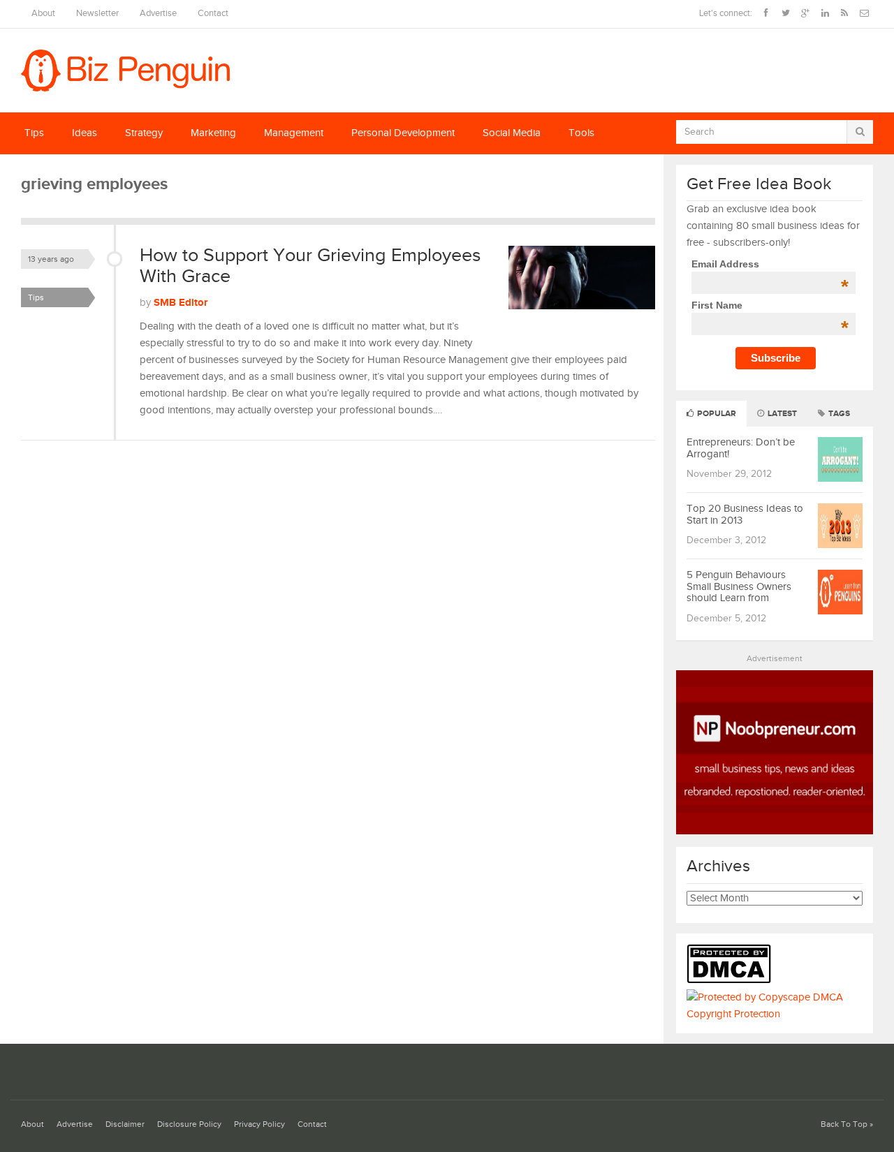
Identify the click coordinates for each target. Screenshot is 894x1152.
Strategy (144, 133)
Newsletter (97, 13)
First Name (770, 305)
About (43, 13)
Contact (213, 13)
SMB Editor (180, 302)
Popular (715, 413)
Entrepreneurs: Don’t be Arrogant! (741, 448)
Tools (581, 133)
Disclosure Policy (189, 1124)
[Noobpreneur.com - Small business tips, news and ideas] (775, 831)
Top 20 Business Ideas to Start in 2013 (745, 514)
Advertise (158, 13)
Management (293, 133)
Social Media (512, 133)
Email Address (770, 263)
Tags (838, 413)
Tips (34, 133)
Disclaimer (125, 1124)
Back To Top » (847, 1124)
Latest (781, 413)
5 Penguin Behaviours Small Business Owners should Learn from (739, 586)
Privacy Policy (259, 1124)
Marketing (213, 133)
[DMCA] (732, 981)
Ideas (84, 133)
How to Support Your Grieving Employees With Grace (310, 266)
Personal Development (403, 133)
